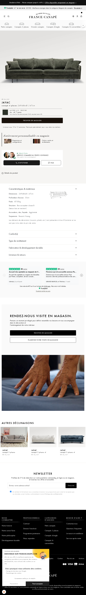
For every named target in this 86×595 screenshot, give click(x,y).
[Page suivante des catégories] (83, 25)
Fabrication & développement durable (26, 247)
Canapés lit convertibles (71, 27)
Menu (5, 16)
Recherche (9, 16)
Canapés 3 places (22, 27)
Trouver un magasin (32, 120)
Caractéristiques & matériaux (22, 188)
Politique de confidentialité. (54, 494)
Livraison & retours (17, 254)
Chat (52, 163)
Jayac (8, 452)
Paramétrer (14, 584)
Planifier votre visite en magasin (43, 340)
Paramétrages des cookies (13, 573)
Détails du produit (11, 173)
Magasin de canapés (70, 8)
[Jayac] (14, 437)
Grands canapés (37, 27)
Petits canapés (6, 27)
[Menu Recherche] (7, 15)
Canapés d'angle (53, 27)
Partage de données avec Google (16, 571)
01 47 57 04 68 (23, 163)
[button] (4, 592)
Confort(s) (13, 233)
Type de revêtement (17, 240)
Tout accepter (37, 584)
